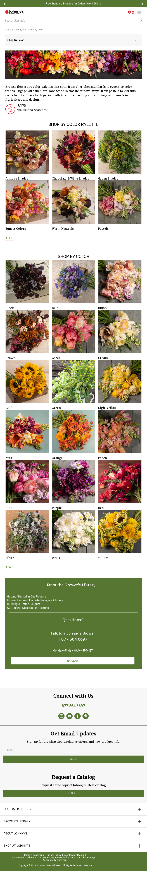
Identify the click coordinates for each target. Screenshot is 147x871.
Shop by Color (36, 29)
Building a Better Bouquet (23, 604)
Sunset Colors (16, 228)
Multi (10, 458)
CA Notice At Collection (24, 857)
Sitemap (87, 865)
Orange (57, 458)
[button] (4, 3)
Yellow (103, 558)
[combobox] (73, 20)
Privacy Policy (54, 855)
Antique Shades (17, 178)
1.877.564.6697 (72, 639)
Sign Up (73, 759)
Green (56, 408)
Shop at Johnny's (14, 29)
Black (10, 308)
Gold (9, 408)
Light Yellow (107, 408)
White (56, 558)
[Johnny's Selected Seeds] (14, 12)
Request (73, 793)
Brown (10, 358)
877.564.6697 (73, 706)
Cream (103, 358)
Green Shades (108, 178)
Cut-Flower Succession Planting (28, 607)
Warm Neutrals (63, 228)
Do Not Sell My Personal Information (57, 857)
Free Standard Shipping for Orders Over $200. (72, 3)
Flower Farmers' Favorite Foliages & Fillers (35, 600)
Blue (55, 308)
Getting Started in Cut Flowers (26, 596)
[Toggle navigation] (138, 12)
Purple (57, 508)
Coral (56, 358)
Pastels (103, 228)
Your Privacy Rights (74, 855)
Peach (102, 458)
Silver (10, 558)
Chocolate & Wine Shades (70, 178)
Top (9, 238)
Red (101, 508)
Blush (102, 308)
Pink (9, 508)
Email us (73, 660)
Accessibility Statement (55, 860)
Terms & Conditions (34, 855)
